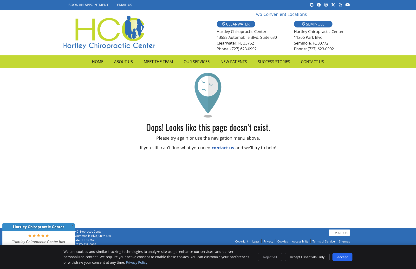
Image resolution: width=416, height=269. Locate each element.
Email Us (124, 4)
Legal (256, 241)
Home (97, 61)
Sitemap (344, 241)
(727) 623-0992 (86, 244)
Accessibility (300, 241)
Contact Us (312, 61)
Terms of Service (323, 241)
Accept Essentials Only (307, 257)
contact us (223, 148)
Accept (342, 257)
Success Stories (274, 61)
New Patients (234, 61)
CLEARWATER (237, 24)
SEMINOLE (315, 24)
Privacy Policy (136, 262)
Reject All (270, 257)
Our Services (197, 61)
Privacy (268, 241)
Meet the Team (158, 61)
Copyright (241, 241)
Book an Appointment (88, 4)
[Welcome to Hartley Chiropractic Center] (109, 47)
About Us (123, 61)
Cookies (282, 241)
